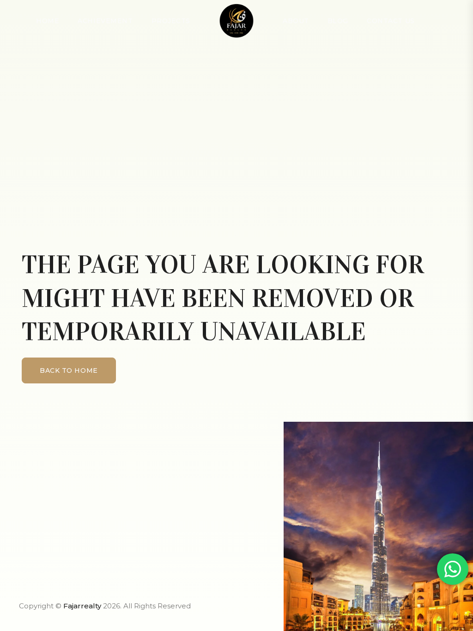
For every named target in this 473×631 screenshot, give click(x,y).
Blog (337, 21)
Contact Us (391, 21)
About (296, 21)
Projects (171, 21)
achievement (105, 21)
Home (47, 21)
